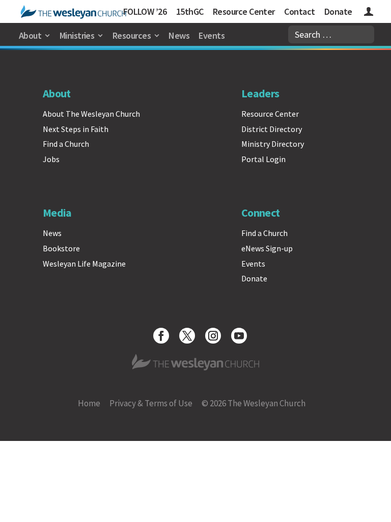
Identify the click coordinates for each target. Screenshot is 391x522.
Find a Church (66, 144)
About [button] (30, 35)
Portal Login (263, 159)
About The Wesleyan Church (91, 114)
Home (89, 403)
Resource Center (244, 11)
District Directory (271, 129)
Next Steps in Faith (75, 129)
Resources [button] (132, 35)
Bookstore (61, 248)
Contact (299, 11)
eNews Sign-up (267, 248)
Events (212, 35)
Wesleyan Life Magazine (84, 263)
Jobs (51, 159)
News (179, 35)
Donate (338, 11)
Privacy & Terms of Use (150, 403)
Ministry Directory (272, 144)
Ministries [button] (77, 35)
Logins (368, 13)
